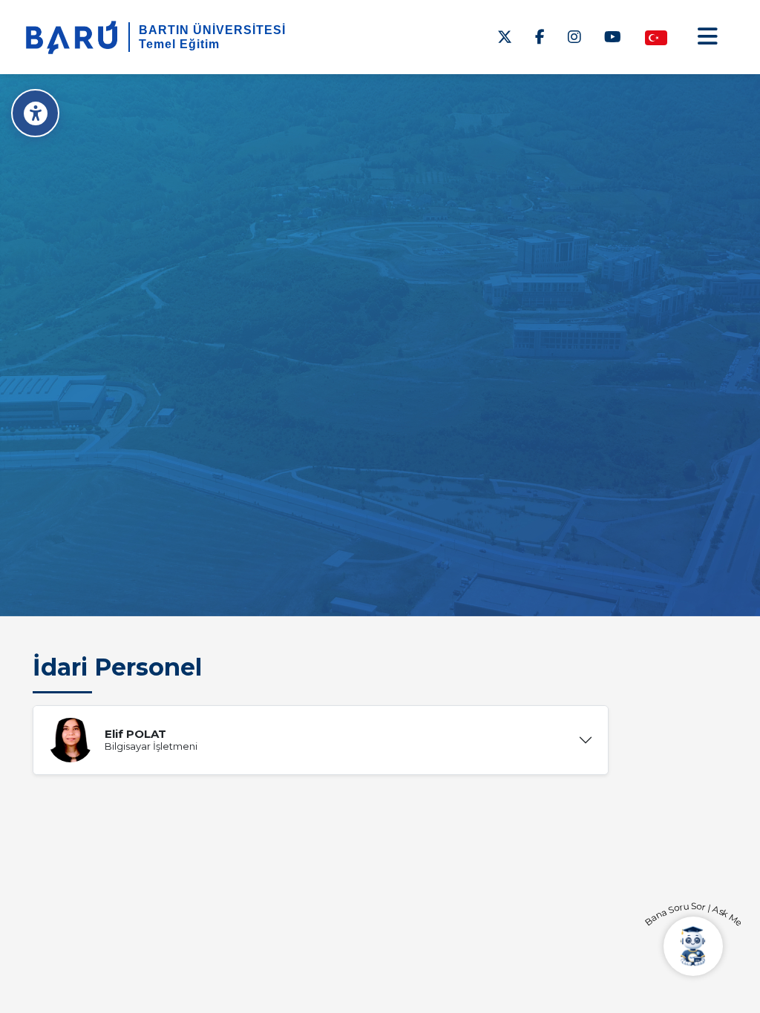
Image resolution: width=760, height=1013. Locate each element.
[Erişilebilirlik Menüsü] (35, 113)
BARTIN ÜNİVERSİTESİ (212, 30)
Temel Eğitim (179, 44)
